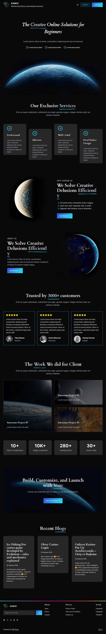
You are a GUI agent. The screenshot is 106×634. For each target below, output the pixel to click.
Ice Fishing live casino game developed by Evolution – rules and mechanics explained (18, 552)
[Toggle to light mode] (77, 5)
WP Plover (15, 629)
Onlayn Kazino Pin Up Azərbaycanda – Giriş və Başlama (86, 549)
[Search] (39, 612)
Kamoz (15, 3)
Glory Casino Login (49, 546)
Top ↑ (100, 629)
